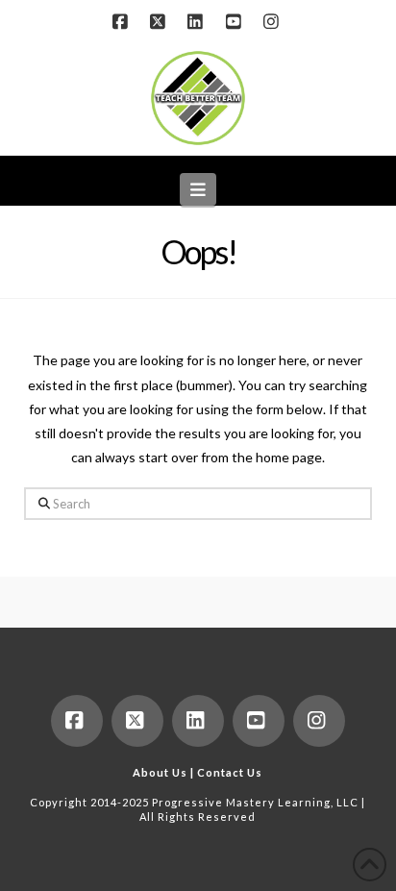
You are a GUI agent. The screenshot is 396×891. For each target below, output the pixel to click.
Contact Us (229, 772)
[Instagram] (273, 21)
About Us (160, 772)
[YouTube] (235, 21)
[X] (160, 21)
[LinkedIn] (198, 21)
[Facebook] (122, 21)
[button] (198, 189)
